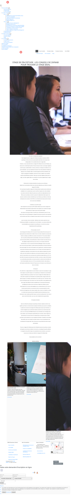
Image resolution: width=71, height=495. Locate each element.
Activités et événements (8, 39)
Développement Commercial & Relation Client (14, 15)
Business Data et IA (9, 19)
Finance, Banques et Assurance (12, 28)
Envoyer (1, 482)
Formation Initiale (5, 12)
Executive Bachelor (7, 34)
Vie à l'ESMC (4, 38)
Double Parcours (7, 32)
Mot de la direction (7, 9)
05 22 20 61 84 (40, 450)
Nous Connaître (5, 7)
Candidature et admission (13, 454)
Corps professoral (7, 11)
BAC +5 (5, 21)
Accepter (13, 492)
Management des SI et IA (10, 24)
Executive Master (7, 36)
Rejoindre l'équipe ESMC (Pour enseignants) (10, 46)
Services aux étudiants (8, 42)
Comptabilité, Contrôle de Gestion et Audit (14, 27)
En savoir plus (8, 492)
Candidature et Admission (7, 45)
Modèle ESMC (6, 10)
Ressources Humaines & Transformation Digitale (15, 26)
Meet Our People (5, 43)
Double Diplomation (7, 31)
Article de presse (5, 48)
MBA (5, 37)
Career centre (6, 41)
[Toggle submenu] (9, 8)
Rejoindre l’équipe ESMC (13, 459)
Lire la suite (9, 397)
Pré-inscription (5, 44)
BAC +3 (5, 14)
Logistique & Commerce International (13, 18)
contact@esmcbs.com (41, 453)
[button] (56, 462)
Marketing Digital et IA (10, 20)
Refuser (4, 492)
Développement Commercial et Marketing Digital (15, 25)
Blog (53, 53)
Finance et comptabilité (10, 16)
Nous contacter (5, 49)
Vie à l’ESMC (10, 447)
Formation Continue (5, 33)
